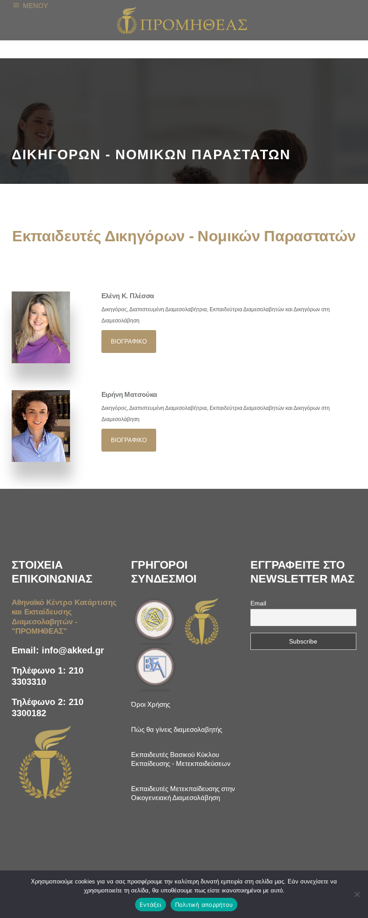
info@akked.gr (73, 650)
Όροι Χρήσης (150, 704)
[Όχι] (356, 894)
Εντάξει (151, 904)
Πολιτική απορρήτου (204, 904)
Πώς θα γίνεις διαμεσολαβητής (176, 729)
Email (258, 603)
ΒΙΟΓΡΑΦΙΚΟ (129, 341)
